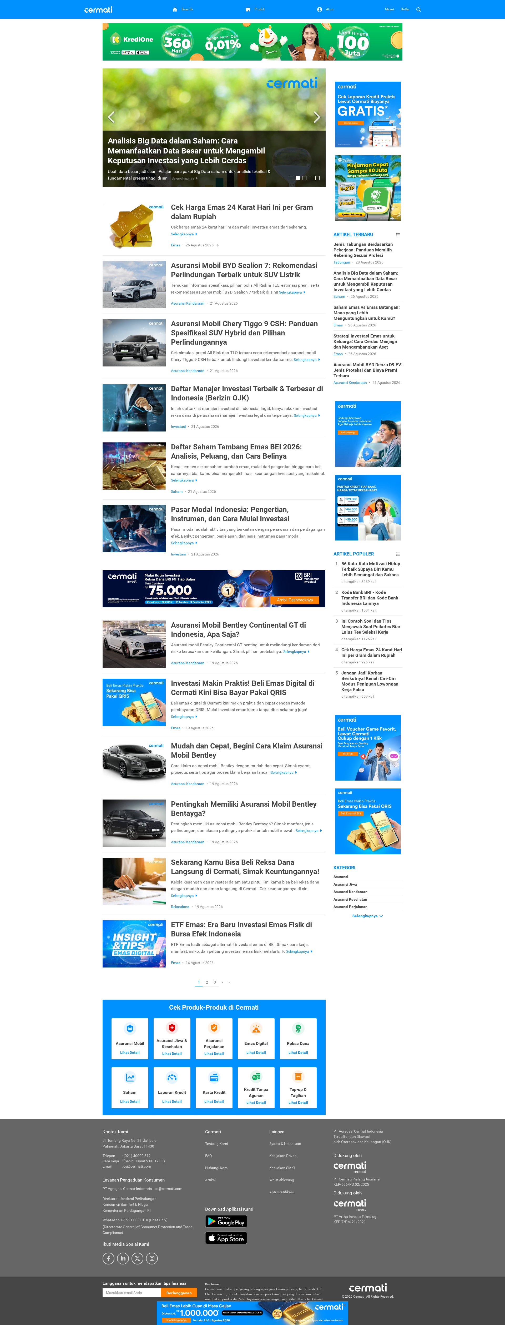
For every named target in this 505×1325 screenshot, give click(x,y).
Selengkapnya (365, 916)
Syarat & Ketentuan (285, 1144)
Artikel (210, 1180)
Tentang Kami (216, 1144)
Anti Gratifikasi (281, 1192)
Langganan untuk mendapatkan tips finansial (145, 1283)
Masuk (390, 9)
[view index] (398, 235)
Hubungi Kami (216, 1168)
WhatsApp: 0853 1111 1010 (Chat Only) (135, 1220)
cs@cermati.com (137, 1166)
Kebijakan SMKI (282, 1168)
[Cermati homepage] (368, 1287)
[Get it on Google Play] (265, 1221)
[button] (112, 117)
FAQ (208, 1156)
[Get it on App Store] (265, 1238)
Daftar (405, 9)
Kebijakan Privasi (283, 1156)
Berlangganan (179, 1293)
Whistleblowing (281, 1180)
